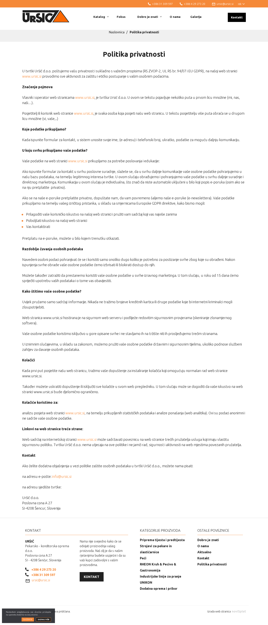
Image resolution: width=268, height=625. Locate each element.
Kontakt (237, 17)
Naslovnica (117, 32)
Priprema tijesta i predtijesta (162, 540)
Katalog (99, 16)
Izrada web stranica (219, 611)
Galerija (195, 16)
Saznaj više (43, 620)
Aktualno (204, 552)
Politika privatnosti (212, 564)
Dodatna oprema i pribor (158, 588)
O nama (175, 16)
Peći (143, 558)
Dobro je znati (147, 16)
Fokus (121, 16)
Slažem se (27, 620)
